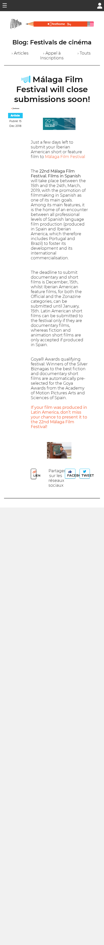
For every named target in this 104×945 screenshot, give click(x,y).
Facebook (70, 475)
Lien (34, 475)
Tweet (85, 475)
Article (15, 115)
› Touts (84, 53)
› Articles (20, 53)
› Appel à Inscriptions (52, 55)
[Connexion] (99, 5)
